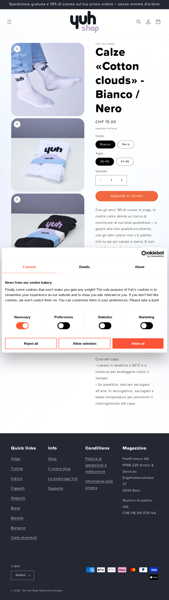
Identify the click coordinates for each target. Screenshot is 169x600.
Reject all (31, 343)
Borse (15, 508)
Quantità (101, 171)
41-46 (125, 161)
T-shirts (17, 468)
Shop (52, 459)
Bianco (105, 144)
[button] (9, 22)
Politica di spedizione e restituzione (96, 465)
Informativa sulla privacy (99, 484)
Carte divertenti (24, 537)
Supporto (55, 488)
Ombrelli (18, 498)
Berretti (17, 518)
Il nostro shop (59, 468)
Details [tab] (84, 267)
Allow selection (84, 343)
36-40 (104, 161)
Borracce (18, 528)
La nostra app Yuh (63, 478)
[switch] (63, 325)
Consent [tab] (29, 267)
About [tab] (140, 267)
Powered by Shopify (50, 590)
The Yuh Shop (30, 590)
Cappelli (18, 488)
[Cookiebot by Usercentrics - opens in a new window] (144, 254)
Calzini (16, 478)
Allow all (138, 343)
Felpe (15, 459)
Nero (126, 144)
